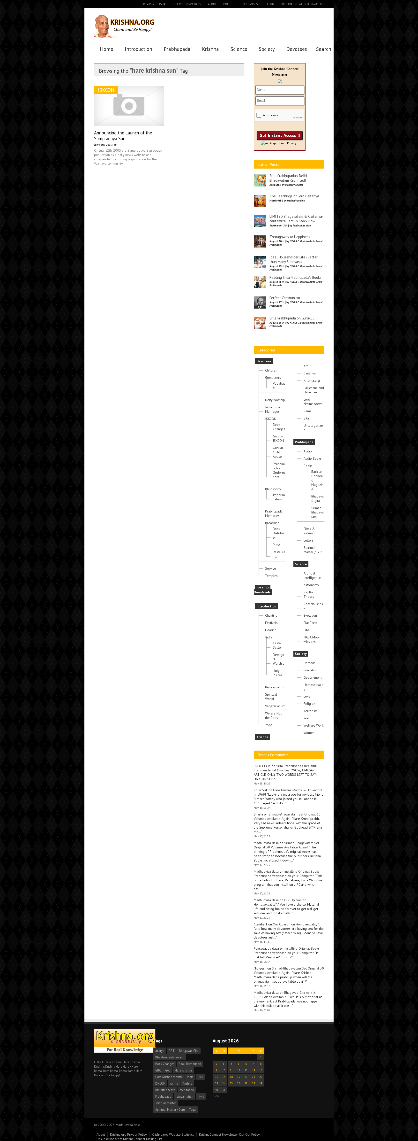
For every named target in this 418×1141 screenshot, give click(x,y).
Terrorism (311, 711)
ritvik (201, 1096)
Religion (309, 703)
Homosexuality (313, 687)
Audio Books (312, 458)
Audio (212, 4)
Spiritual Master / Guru (313, 549)
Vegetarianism (275, 706)
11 (231, 1070)
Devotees (296, 49)
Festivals (271, 623)
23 (216, 1083)
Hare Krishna (183, 1070)
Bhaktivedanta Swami (169, 1057)
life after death (165, 1090)
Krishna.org (312, 380)
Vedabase (279, 385)
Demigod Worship (278, 659)
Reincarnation (274, 687)
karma (174, 1083)
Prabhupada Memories (274, 513)
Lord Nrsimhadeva (313, 401)
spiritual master (165, 1103)
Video (227, 4)
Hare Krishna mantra (169, 1077)
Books (308, 466)
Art (306, 366)
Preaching (272, 523)
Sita (306, 418)
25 (231, 1083)
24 (223, 1083)
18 (231, 1077)
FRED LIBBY (262, 766)
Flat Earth (310, 623)
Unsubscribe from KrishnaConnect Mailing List (129, 1139)
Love (307, 696)
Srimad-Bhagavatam (317, 512)
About (101, 1134)
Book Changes (248, 4)
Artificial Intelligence (312, 575)
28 (253, 1083)
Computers (273, 377)
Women (309, 732)
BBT (172, 1051)
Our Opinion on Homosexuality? (296, 924)
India (268, 637)
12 (238, 1070)
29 (260, 1083)
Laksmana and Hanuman (314, 390)
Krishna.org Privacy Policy (128, 1134)
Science (239, 49)
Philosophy (273, 489)
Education (310, 670)
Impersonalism (279, 497)
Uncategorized (313, 427)
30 (216, 1090)
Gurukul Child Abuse (278, 452)
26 (238, 1083)
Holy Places (277, 672)
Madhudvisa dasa (266, 843)
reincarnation (184, 1096)
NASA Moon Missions (312, 639)
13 (246, 1070)
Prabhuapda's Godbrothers (279, 470)
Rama (308, 411)
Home (106, 49)
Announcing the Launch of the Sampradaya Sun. (123, 135)
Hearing (270, 630)
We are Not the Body (273, 715)
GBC (158, 1070)
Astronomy (311, 585)
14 (253, 1070)
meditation (186, 1090)
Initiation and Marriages (274, 409)
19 (238, 1077)
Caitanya (310, 373)
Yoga (268, 725)
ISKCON (269, 4)
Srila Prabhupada (153, 4)
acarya (159, 1051)
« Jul (216, 1095)
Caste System (278, 645)
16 (216, 1077)
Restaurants (279, 554)
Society (267, 49)
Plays (277, 545)
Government (312, 677)
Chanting (271, 615)
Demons (309, 663)
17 (223, 1077)
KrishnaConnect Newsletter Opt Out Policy (229, 1134)
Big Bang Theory (310, 594)
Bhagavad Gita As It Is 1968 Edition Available (285, 994)
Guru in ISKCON (278, 438)
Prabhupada (177, 49)
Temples (271, 576)
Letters (309, 540)
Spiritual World (271, 696)
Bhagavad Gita (189, 1051)
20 (246, 1077)
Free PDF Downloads (186, 4)
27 (246, 1083)
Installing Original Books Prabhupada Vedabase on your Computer (286, 873)
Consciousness (313, 606)
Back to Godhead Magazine (317, 480)
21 (253, 1077)
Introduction (138, 49)
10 (223, 1070)
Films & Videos (309, 531)
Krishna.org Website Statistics (302, 4)
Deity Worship (275, 400)
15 (260, 1070)
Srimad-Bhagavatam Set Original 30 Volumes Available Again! (287, 816)
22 (260, 1077)
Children (271, 370)
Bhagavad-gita (317, 498)
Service (270, 568)
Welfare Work (313, 725)
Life (306, 630)
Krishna (210, 49)
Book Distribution (279, 533)
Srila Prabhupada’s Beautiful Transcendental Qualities (285, 768)
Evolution (310, 615)
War (306, 718)
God (168, 1070)
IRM (200, 1077)
